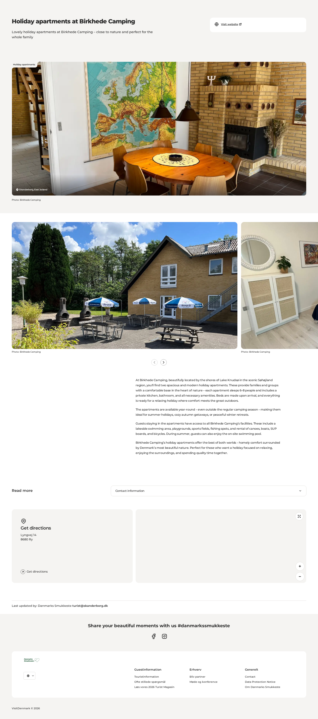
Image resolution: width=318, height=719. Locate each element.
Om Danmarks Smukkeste (262, 687)
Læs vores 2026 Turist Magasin (154, 687)
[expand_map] (299, 516)
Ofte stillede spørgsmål (149, 682)
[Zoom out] (300, 576)
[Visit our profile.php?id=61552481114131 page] (153, 636)
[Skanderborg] (32, 660)
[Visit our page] (164, 636)
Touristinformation (146, 676)
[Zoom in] (300, 566)
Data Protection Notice (260, 682)
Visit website (229, 24)
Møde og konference (204, 682)
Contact (250, 676)
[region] (221, 546)
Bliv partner (197, 676)
